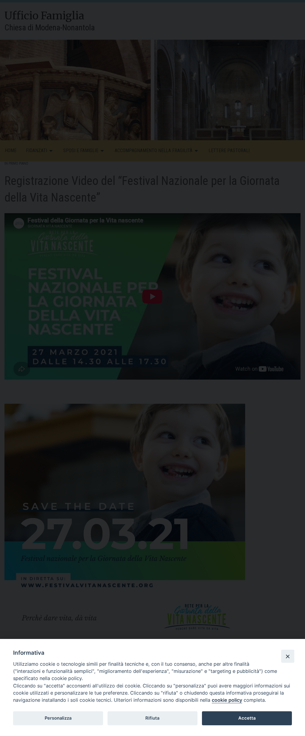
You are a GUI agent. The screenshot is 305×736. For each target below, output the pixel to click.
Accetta (247, 718)
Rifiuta (152, 718)
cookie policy (227, 700)
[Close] (287, 656)
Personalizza (58, 718)
